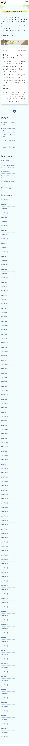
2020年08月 (4, 511)
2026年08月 (4, 200)
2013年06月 (4, 715)
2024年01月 (4, 334)
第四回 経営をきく (6, 171)
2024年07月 (4, 308)
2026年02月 (4, 226)
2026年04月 (4, 217)
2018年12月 (4, 598)
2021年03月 (4, 481)
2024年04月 (4, 321)
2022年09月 (4, 403)
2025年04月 (4, 269)
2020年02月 (4, 537)
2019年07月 (4, 568)
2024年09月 (4, 299)
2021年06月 (4, 468)
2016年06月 (4, 689)
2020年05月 (4, 524)
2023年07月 (4, 360)
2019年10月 (4, 555)
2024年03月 (4, 325)
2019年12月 (4, 546)
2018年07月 (4, 620)
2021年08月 (4, 459)
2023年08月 (4, 356)
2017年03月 (4, 676)
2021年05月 (4, 472)
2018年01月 (4, 646)
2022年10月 (4, 399)
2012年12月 (4, 724)
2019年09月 (4, 559)
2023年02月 (4, 382)
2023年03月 (4, 377)
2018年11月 (4, 602)
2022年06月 (4, 416)
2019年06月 (4, 572)
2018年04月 (4, 633)
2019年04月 (4, 581)
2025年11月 (4, 239)
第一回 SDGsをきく (7, 188)
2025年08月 (4, 252)
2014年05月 (4, 711)
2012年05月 (4, 728)
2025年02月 (4, 278)
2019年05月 (4, 576)
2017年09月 (4, 659)
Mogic (4, 2)
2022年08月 (4, 408)
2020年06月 (4, 520)
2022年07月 (4, 412)
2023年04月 (4, 373)
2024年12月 (4, 286)
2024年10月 (4, 295)
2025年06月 (4, 260)
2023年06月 (4, 364)
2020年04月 (4, 529)
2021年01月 (4, 490)
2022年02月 (4, 433)
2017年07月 (4, 667)
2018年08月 (4, 615)
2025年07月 (4, 256)
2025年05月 (4, 265)
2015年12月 (4, 698)
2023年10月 (4, 347)
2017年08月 (4, 663)
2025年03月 (4, 273)
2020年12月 (4, 494)
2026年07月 (4, 204)
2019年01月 (4, 594)
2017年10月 (4, 654)
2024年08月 (4, 304)
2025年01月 (4, 282)
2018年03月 (4, 637)
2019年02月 (4, 589)
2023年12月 (4, 338)
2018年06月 (4, 624)
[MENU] (26, 2)
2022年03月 (4, 429)
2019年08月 (4, 563)
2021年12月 (4, 442)
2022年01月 (4, 438)
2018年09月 (4, 611)
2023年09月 (4, 351)
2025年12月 (4, 234)
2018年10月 (4, 607)
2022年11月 (4, 395)
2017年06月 (4, 672)
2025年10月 (4, 243)
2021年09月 (4, 455)
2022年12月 (4, 390)
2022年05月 (4, 421)
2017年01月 (4, 680)
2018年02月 (4, 641)
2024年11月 (4, 291)
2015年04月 (4, 702)
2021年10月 (4, 451)
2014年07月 (4, 706)
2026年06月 (4, 208)
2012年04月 (4, 732)
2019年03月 (4, 585)
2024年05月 (4, 317)
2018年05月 (4, 628)
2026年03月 (4, 221)
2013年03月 (4, 719)
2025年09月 (4, 247)
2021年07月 (4, 464)
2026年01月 (4, 230)
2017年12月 (4, 650)
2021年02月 (4, 485)
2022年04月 (4, 425)
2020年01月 (4, 542)
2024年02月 (4, 330)
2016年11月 (4, 685)
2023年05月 (4, 369)
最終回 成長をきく (6, 161)
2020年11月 (4, 498)
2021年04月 (4, 477)
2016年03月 (4, 693)
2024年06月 (4, 312)
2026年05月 (4, 213)
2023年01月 (4, 386)
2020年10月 (4, 503)
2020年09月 (4, 507)
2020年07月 (4, 516)
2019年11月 (4, 550)
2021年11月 (4, 447)
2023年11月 (4, 343)
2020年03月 (4, 533)
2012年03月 (4, 737)
